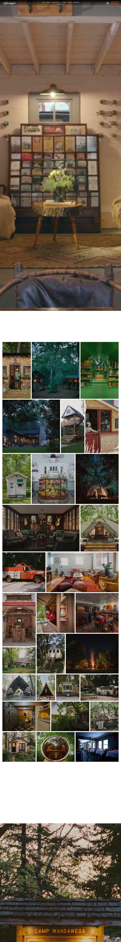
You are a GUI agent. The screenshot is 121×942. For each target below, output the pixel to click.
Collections (56, 2)
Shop (43, 2)
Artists (64, 2)
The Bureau (60, 4)
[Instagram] (107, 3)
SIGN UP (114, 3)
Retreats (76, 2)
